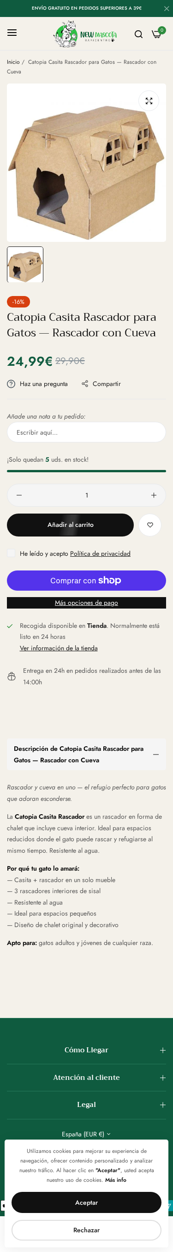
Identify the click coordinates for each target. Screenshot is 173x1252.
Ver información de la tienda (59, 648)
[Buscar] (139, 33)
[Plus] (154, 495)
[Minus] (19, 495)
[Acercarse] (148, 100)
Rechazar (86, 1230)
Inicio (13, 62)
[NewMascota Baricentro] (86, 33)
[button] (149, 525)
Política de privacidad (100, 553)
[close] (166, 9)
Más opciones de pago (86, 602)
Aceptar (86, 1202)
